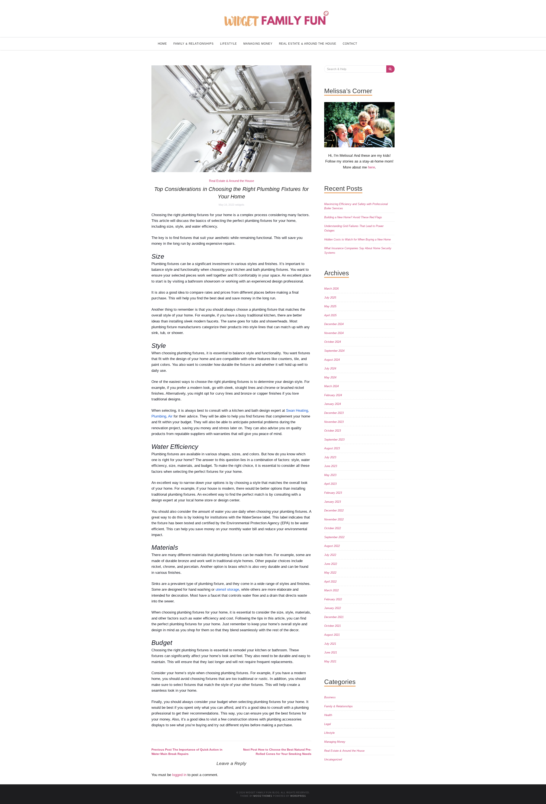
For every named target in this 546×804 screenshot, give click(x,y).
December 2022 (334, 510)
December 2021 (334, 617)
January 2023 (332, 501)
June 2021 (330, 652)
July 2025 (330, 297)
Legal (327, 724)
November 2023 (334, 421)
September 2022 (334, 537)
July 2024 (330, 368)
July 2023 (330, 457)
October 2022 (332, 528)
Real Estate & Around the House (307, 43)
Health (328, 715)
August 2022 (332, 546)
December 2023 (334, 412)
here (371, 167)
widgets (239, 204)
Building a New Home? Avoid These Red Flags (353, 217)
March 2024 (331, 386)
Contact (350, 43)
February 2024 (333, 395)
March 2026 (331, 288)
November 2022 (334, 519)
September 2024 (334, 350)
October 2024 (332, 341)
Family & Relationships (193, 43)
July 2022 (330, 555)
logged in (179, 775)
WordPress (298, 795)
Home (162, 43)
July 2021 (330, 643)
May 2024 (330, 377)
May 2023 (330, 475)
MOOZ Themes (262, 795)
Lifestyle (228, 43)
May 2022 (330, 572)
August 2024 (332, 359)
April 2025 (330, 315)
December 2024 (334, 324)
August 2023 (332, 448)
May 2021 (330, 661)
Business (330, 697)
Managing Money (258, 43)
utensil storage (227, 589)
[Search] (390, 69)
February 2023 (333, 492)
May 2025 (330, 306)
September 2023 (334, 439)
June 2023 (330, 466)
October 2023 (332, 430)
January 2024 (332, 404)
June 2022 (330, 563)
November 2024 (334, 333)
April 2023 (330, 483)
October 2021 (332, 625)
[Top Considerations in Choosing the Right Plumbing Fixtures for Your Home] (231, 118)
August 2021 (332, 634)
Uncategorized (333, 759)
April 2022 (330, 581)
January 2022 (332, 608)
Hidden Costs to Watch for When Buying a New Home (357, 239)
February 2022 (333, 599)
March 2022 (331, 590)
